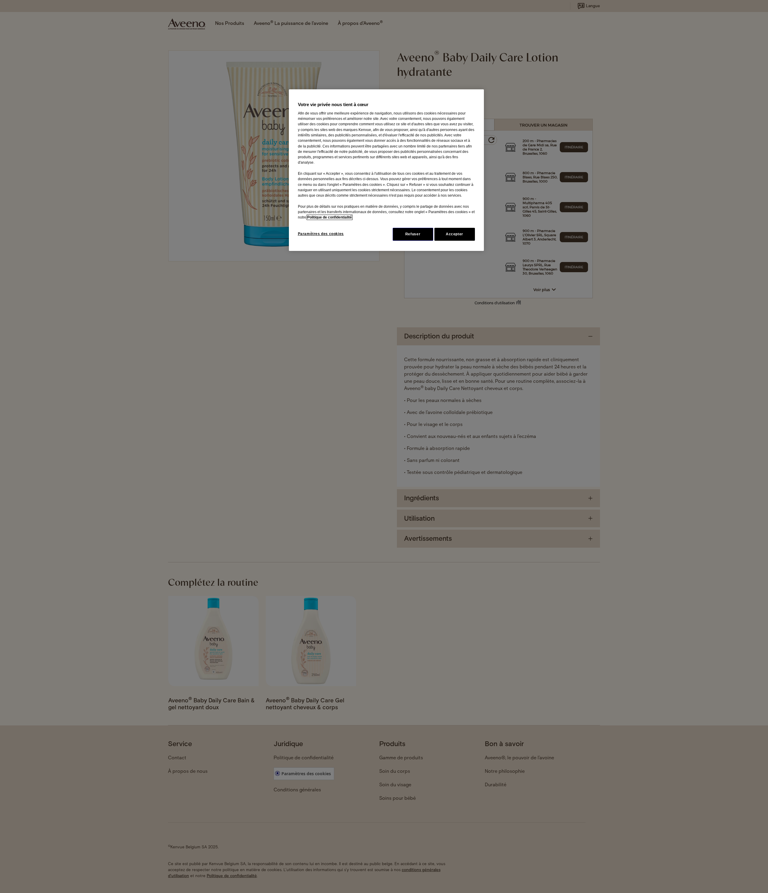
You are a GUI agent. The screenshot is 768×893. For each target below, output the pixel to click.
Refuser (412, 234)
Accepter (454, 234)
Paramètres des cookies (321, 234)
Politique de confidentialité (329, 217)
